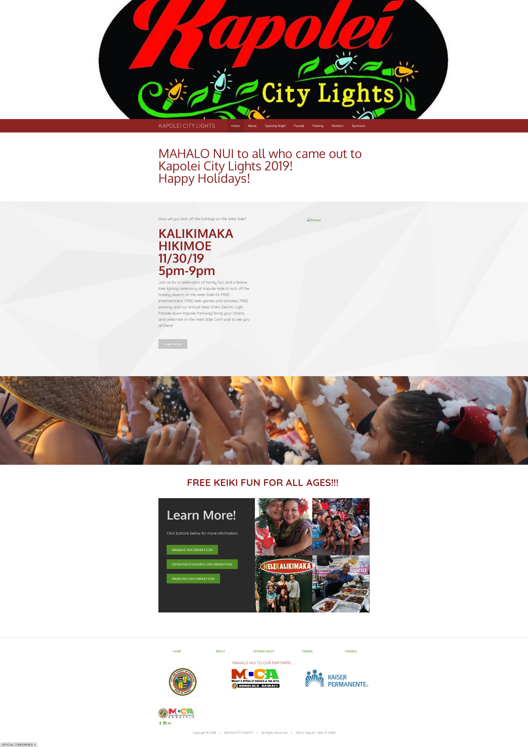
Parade (299, 126)
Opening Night (275, 126)
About (252, 126)
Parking (318, 126)
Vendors (338, 126)
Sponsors (358, 126)
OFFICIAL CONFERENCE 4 (18, 744)
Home (235, 126)
